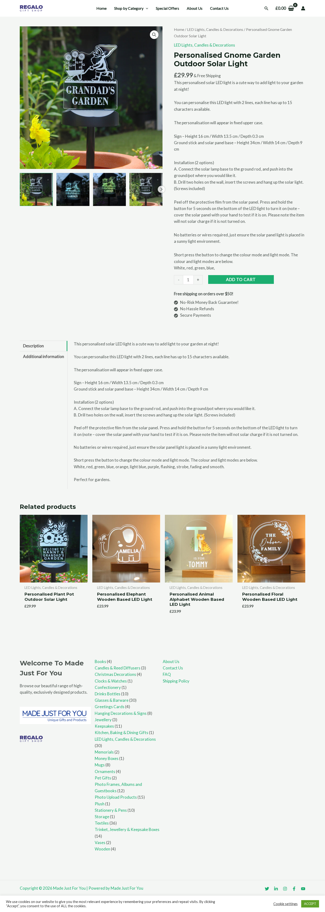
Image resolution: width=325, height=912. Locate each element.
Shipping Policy (176, 680)
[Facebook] (294, 889)
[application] (145, 8)
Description (33, 345)
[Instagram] (285, 889)
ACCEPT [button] (310, 904)
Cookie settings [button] (285, 904)
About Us (171, 661)
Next (161, 189)
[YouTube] (303, 889)
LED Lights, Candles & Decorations (215, 29)
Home (179, 29)
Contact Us (173, 667)
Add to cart (241, 279)
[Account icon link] (303, 8)
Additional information (43, 356)
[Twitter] (267, 889)
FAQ (167, 674)
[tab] (43, 346)
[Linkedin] (276, 889)
